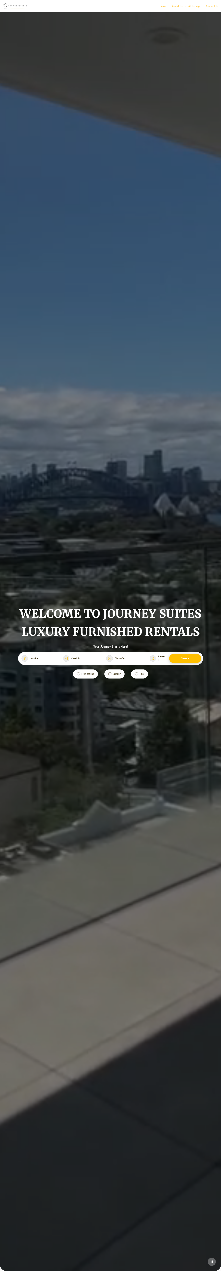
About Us (177, 6)
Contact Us (212, 6)
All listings (194, 6)
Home (163, 6)
